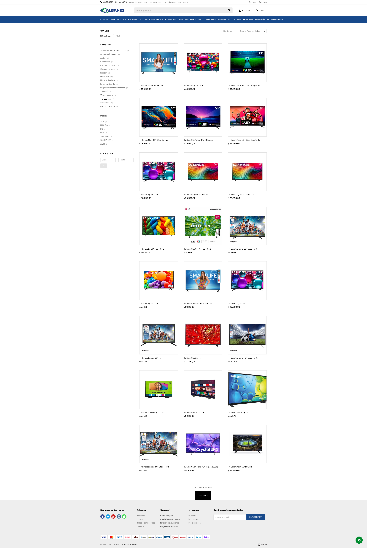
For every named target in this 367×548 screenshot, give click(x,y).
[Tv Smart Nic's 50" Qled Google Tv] (247, 117)
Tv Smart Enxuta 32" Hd (150, 358)
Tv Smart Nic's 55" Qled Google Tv (200, 140)
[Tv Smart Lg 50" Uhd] (158, 280)
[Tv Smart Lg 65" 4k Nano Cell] (203, 226)
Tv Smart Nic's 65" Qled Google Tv (155, 140)
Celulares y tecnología (189, 19)
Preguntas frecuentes (169, 526)
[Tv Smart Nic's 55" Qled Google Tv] (203, 117)
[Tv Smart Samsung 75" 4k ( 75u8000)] (203, 444)
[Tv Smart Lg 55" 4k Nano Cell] (247, 171)
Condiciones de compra (170, 519)
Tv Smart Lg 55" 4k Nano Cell (241, 194)
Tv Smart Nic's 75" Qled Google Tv (244, 85)
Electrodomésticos (133, 19)
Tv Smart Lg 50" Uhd (148, 303)
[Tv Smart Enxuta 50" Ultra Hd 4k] (158, 444)
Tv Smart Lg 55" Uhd (237, 303)
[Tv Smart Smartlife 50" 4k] (158, 62)
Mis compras (194, 519)
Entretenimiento (275, 19)
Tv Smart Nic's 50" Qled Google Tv (244, 140)
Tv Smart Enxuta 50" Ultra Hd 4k (154, 466)
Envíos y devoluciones (169, 523)
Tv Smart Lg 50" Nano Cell (196, 194)
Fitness (237, 19)
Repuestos (170, 19)
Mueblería (260, 19)
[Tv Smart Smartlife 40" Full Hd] (203, 280)
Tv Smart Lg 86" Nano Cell (151, 249)
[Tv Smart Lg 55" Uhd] (247, 280)
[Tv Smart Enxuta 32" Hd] (158, 335)
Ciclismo (104, 19)
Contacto (252, 2)
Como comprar (166, 515)
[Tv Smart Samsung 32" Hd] (158, 389)
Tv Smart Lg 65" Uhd (148, 194)
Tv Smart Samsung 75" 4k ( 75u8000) (201, 466)
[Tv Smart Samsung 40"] (247, 389)
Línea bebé (248, 19)
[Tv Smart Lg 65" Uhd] (158, 171)
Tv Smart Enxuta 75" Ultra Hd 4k (243, 358)
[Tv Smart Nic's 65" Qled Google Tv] (158, 117)
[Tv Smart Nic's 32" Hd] (203, 389)
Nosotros (141, 515)
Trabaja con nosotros (146, 523)
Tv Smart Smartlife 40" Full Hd (198, 303)
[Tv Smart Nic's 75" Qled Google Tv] (247, 62)
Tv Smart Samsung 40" (238, 412)
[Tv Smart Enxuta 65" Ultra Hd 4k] (247, 226)
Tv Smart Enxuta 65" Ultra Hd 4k (243, 249)
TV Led (117, 36)
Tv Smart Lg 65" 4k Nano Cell (197, 249)
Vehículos (116, 19)
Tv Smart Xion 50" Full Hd (240, 466)
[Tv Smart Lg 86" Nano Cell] (158, 226)
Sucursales (263, 2)
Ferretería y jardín (154, 19)
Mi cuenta (192, 515)
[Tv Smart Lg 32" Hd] (203, 335)
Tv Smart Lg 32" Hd (193, 358)
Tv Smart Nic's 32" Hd (194, 412)
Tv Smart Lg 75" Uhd (193, 85)
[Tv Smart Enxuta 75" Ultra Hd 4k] (247, 335)
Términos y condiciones (129, 544)
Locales (140, 519)
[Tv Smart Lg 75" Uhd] (203, 62)
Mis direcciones (195, 523)
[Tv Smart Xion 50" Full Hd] (247, 444)
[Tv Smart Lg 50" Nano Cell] (203, 171)
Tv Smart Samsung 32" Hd (151, 412)
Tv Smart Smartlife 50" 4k (151, 85)
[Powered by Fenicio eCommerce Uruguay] (262, 544)
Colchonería (210, 19)
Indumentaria (225, 19)
